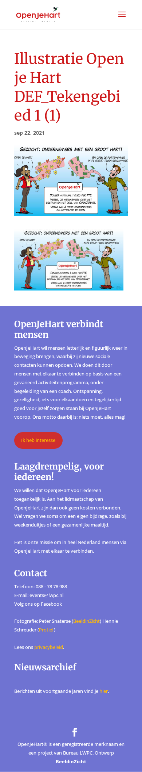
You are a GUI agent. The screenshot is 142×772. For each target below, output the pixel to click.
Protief (46, 629)
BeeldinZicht (86, 621)
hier (103, 691)
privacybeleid (48, 647)
